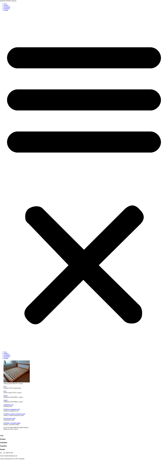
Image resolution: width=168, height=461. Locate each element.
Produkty (6, 5)
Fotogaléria (7, 8)
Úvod (5, 3)
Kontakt (6, 10)
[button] (84, 181)
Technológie (7, 7)
